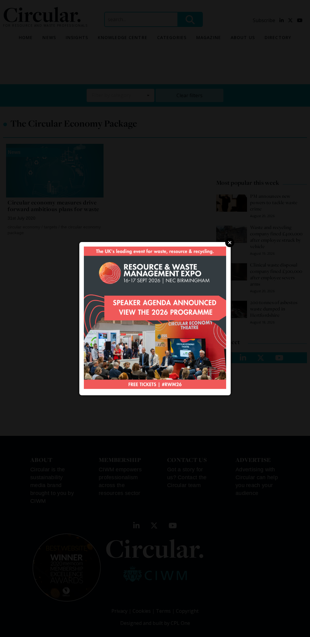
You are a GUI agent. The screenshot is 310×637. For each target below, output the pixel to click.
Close (229, 242)
